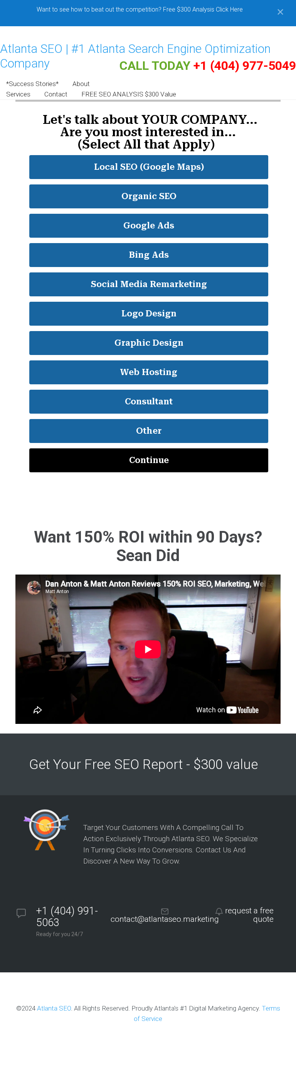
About (81, 84)
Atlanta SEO (54, 1008)
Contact (55, 94)
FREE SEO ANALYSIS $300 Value (128, 94)
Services (18, 94)
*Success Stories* (32, 84)
